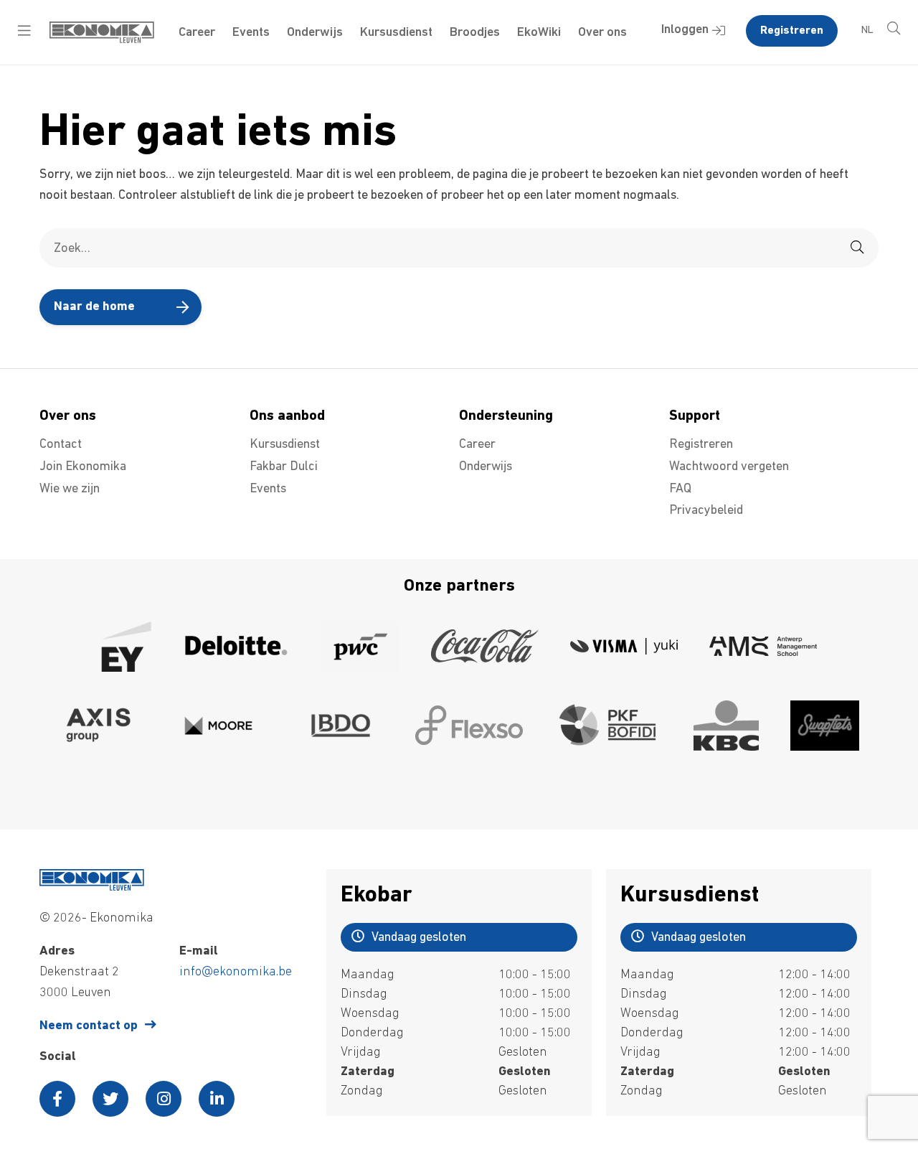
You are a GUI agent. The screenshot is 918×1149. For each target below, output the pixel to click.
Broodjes (475, 33)
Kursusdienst (396, 33)
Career (197, 33)
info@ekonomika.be (235, 972)
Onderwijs (315, 33)
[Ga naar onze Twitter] (110, 1099)
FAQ (680, 489)
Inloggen (685, 30)
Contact (60, 445)
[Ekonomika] (101, 40)
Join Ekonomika (82, 467)
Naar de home (94, 307)
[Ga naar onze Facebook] (57, 1099)
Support (694, 416)
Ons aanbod (287, 416)
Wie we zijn (69, 489)
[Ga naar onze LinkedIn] (217, 1099)
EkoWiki (539, 33)
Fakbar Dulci (284, 467)
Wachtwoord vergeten (729, 467)
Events (251, 33)
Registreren (791, 31)
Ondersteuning (506, 416)
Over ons (602, 33)
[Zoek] (857, 248)
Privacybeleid (706, 511)
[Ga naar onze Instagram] (163, 1099)
